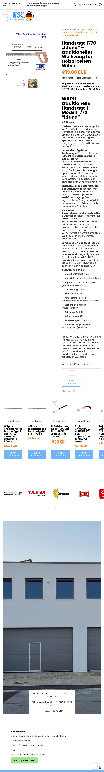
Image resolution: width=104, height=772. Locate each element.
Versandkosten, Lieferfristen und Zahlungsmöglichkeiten (38, 736)
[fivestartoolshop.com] (18, 16)
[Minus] (65, 373)
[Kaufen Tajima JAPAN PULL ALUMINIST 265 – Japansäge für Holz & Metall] (84, 408)
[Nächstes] (49, 52)
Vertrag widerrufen (24, 760)
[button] (64, 391)
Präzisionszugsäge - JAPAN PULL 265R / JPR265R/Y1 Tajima (60, 431)
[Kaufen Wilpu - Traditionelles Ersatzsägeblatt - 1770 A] (37, 408)
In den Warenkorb (71, 382)
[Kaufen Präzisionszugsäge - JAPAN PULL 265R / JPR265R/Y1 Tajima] (60, 408)
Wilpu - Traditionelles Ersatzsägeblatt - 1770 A (37, 430)
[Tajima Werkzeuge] (36, 493)
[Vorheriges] (4, 52)
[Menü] (99, 16)
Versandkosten (89, 78)
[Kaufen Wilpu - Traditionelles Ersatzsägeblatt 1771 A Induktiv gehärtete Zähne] (13, 408)
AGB (13, 749)
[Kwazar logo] (60, 494)
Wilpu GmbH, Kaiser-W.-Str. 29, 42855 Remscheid (78, 85)
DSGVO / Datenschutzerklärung (27, 745)
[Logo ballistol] (84, 493)
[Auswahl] (78, 373)
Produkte (74, 29)
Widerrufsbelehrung (20, 740)
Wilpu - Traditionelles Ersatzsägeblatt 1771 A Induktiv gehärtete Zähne (13, 433)
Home (65, 29)
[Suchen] (74, 4)
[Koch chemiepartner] (13, 494)
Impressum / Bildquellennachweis (27, 754)
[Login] (100, 4)
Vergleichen (13, 421)
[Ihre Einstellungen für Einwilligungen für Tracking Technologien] (100, 768)
